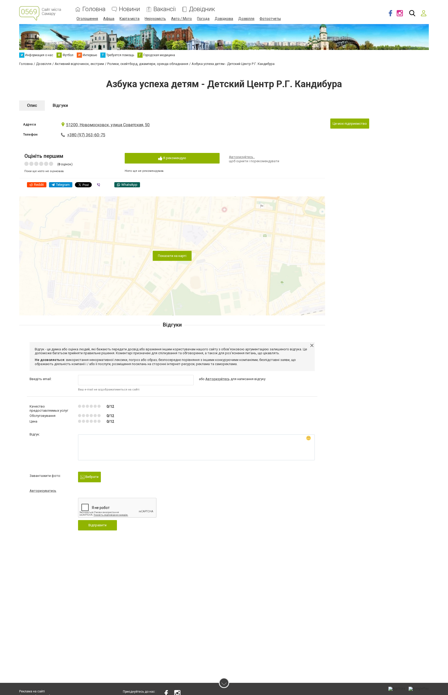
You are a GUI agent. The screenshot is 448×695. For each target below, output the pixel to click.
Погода (203, 19)
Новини (129, 9)
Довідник (202, 9)
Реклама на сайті (32, 691)
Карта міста (129, 19)
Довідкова (224, 19)
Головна (94, 9)
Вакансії (164, 9)
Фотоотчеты (270, 19)
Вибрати (92, 477)
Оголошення (87, 19)
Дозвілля (246, 19)
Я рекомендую (174, 158)
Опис (32, 105)
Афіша (108, 19)
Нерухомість (155, 19)
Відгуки (60, 105)
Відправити (97, 525)
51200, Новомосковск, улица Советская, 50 (108, 124)
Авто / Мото (181, 19)
